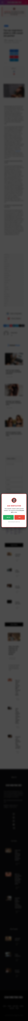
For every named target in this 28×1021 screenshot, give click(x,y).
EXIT (20, 517)
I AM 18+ (8, 517)
